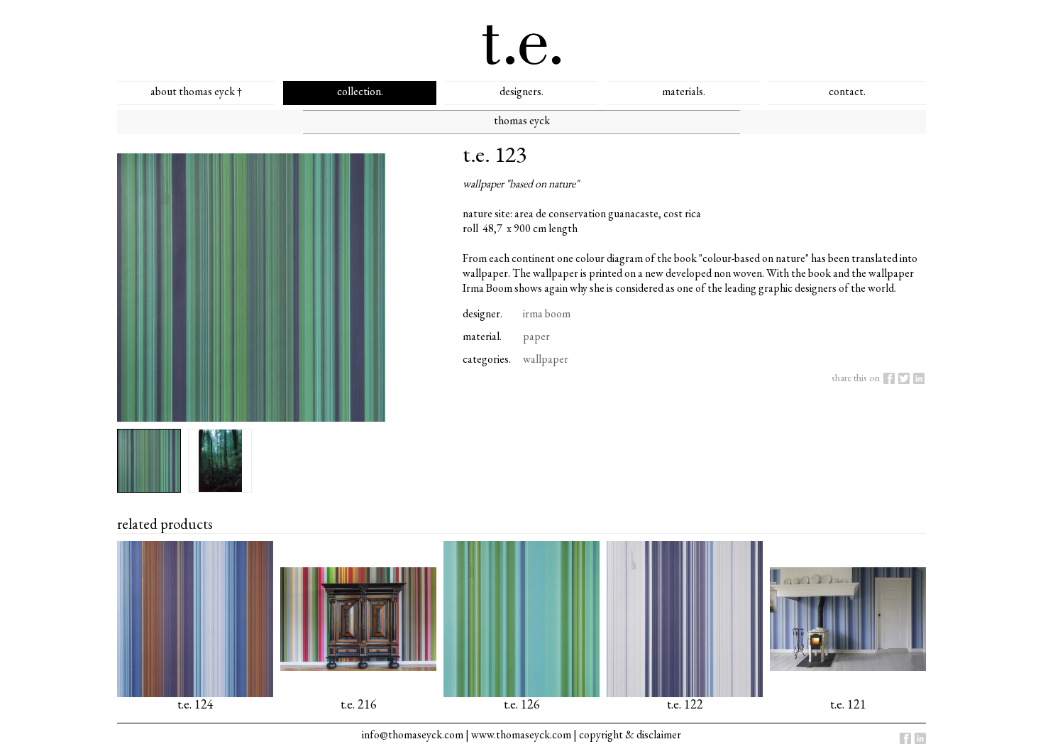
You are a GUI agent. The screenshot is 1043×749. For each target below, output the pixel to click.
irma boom (546, 313)
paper (536, 336)
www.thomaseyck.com (521, 734)
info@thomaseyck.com (412, 734)
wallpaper (545, 358)
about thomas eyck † (196, 91)
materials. (683, 91)
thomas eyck (522, 120)
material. (482, 336)
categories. (487, 358)
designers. (521, 91)
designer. (482, 313)
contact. (847, 91)
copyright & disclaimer (630, 734)
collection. (360, 91)
